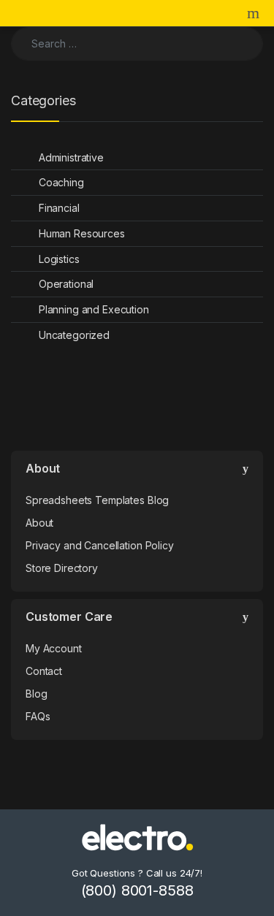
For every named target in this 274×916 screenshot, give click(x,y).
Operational (66, 284)
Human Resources (82, 233)
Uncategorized (74, 335)
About (39, 522)
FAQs (38, 716)
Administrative (71, 157)
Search (255, 13)
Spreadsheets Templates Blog (97, 500)
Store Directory (62, 568)
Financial (59, 208)
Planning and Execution (94, 309)
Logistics (59, 259)
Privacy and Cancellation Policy (100, 545)
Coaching (61, 182)
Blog (36, 693)
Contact (44, 671)
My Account (54, 648)
